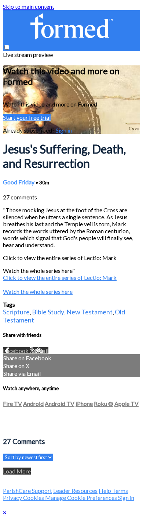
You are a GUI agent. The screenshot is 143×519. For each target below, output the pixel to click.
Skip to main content (28, 6)
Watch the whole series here (38, 291)
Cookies (34, 497)
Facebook (16, 350)
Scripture (16, 312)
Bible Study (48, 312)
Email (41, 350)
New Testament (89, 312)
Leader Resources (75, 490)
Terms (120, 490)
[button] (6, 47)
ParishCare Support (27, 490)
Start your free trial (27, 117)
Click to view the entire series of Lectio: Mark (60, 277)
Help (105, 490)
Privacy (13, 497)
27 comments (20, 197)
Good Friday (19, 182)
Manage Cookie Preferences (81, 497)
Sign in (64, 130)
